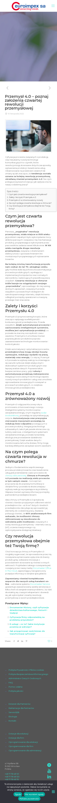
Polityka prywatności (29, 798)
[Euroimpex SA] (28, 5)
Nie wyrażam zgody (34, 794)
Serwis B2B (14, 712)
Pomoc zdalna (15, 687)
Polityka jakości (16, 691)
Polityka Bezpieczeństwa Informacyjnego (28, 674)
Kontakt (12, 721)
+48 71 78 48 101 (12, 774)
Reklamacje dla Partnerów (21, 708)
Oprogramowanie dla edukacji (23, 742)
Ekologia (13, 716)
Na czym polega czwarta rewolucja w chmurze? (30, 203)
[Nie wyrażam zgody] (53, 791)
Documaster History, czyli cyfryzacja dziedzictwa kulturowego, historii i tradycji (29, 610)
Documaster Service (40, 584)
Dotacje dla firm (16, 738)
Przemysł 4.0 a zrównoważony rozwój (26, 200)
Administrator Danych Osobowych (25, 678)
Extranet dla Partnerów (19, 704)
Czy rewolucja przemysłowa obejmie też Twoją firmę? (29, 207)
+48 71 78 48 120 (12, 776)
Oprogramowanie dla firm (21, 746)
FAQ (11, 682)
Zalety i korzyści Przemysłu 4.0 (22, 197)
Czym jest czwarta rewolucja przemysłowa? (27, 194)
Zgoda (18, 794)
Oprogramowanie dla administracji (25, 750)
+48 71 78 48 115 (12, 779)
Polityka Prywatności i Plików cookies (26, 670)
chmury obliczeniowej (15, 475)
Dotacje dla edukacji (18, 733)
